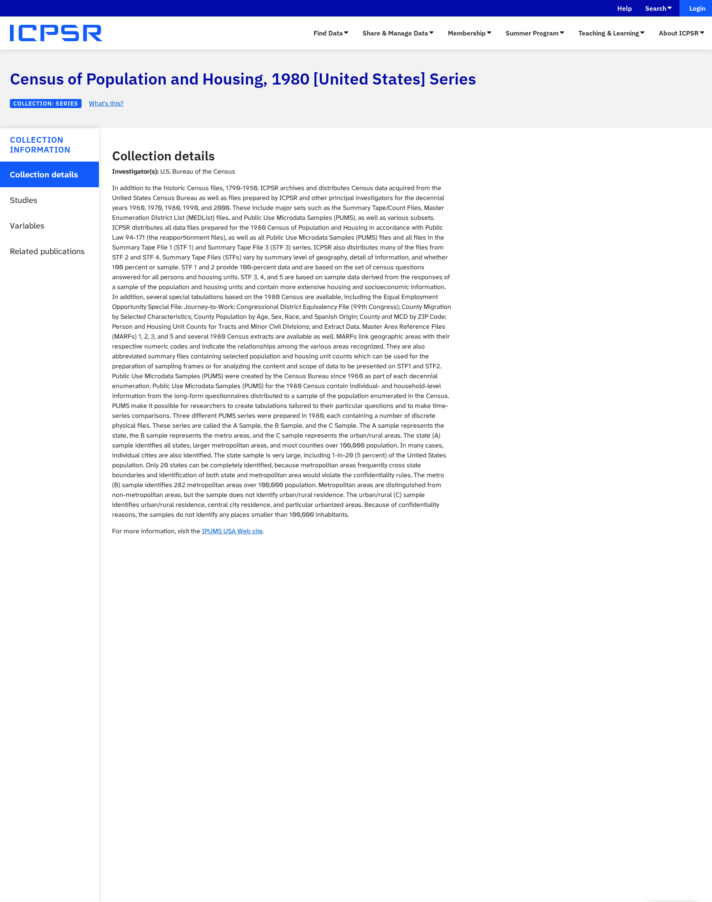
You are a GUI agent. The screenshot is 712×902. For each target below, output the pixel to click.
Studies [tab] (23, 200)
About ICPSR (679, 33)
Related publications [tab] (47, 251)
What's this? (106, 103)
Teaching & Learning (608, 33)
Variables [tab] (27, 225)
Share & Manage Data (395, 33)
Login (695, 8)
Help (624, 8)
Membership (467, 33)
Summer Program (532, 33)
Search (655, 8)
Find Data (328, 33)
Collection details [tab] (44, 174)
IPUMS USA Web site (232, 531)
